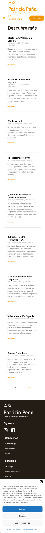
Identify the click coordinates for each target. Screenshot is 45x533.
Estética (8, 476)
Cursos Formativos (17, 353)
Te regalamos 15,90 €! (19, 158)
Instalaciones (10, 449)
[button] (41, 481)
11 (22, 387)
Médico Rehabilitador (12, 472)
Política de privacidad (29, 529)
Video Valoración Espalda (21, 316)
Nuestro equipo (10, 444)
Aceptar (22, 509)
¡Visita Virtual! (15, 121)
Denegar (22, 516)
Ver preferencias (22, 523)
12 (25, 387)
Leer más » (11, 64)
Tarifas (7, 454)
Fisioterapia (9, 467)
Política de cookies (13, 529)
